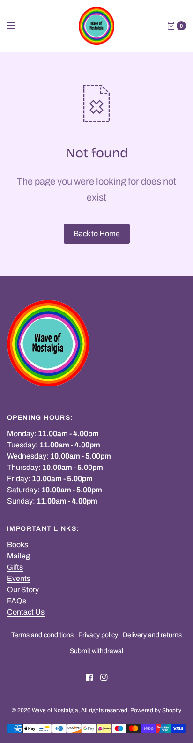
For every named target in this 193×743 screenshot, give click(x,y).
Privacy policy (98, 635)
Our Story (23, 590)
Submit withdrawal (96, 650)
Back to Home (97, 234)
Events (18, 578)
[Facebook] (89, 677)
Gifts (15, 567)
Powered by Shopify (155, 710)
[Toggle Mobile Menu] (17, 25)
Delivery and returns (152, 635)
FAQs (16, 601)
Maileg (18, 556)
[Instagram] (104, 677)
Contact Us (26, 612)
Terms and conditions (42, 635)
